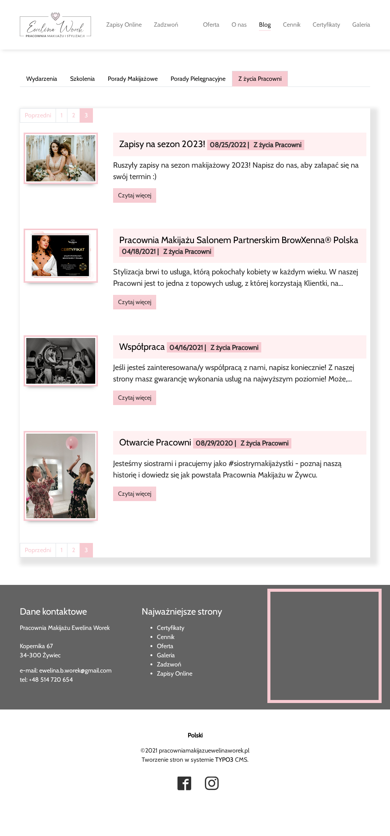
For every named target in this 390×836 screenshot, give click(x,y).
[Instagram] (211, 784)
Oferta (165, 646)
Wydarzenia (41, 78)
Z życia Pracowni (259, 78)
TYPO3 (224, 759)
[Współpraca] (60, 360)
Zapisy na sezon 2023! (163, 143)
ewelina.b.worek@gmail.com (75, 670)
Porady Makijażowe (133, 78)
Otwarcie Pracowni (156, 442)
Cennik (165, 637)
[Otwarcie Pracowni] (60, 475)
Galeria (166, 655)
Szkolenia (82, 78)
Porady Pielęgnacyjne (198, 78)
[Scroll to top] (17, 819)
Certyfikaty (170, 627)
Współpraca (143, 346)
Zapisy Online (174, 673)
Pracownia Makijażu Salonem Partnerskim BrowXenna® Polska (238, 239)
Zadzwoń (169, 664)
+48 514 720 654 (51, 679)
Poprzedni (38, 115)
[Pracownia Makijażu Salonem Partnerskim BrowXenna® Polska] (60, 255)
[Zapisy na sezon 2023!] (60, 157)
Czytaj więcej (134, 195)
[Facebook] (184, 784)
